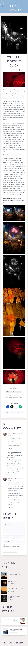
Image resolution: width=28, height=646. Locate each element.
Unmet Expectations (17, 397)
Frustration (13, 395)
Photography (9, 397)
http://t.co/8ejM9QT (12, 472)
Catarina (11, 433)
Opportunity (20, 395)
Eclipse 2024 (12, 581)
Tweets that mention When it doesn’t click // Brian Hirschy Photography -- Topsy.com (14, 454)
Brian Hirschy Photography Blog (14, 391)
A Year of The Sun (14, 574)
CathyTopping (13, 478)
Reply (10, 448)
